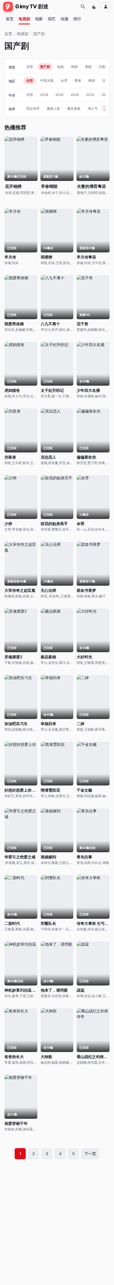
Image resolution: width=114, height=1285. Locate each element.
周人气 (93, 108)
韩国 (91, 80)
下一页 (90, 1153)
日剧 (102, 67)
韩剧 (74, 67)
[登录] (106, 7)
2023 (90, 95)
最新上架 (53, 108)
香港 (77, 80)
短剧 (60, 67)
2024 (75, 95)
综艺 (52, 18)
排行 (77, 18)
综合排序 (33, 108)
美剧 (88, 67)
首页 (10, 18)
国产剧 (39, 33)
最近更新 (74, 108)
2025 (59, 95)
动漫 (64, 18)
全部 (29, 67)
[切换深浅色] (95, 7)
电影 (39, 18)
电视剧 (24, 18)
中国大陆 (46, 80)
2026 (44, 95)
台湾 (64, 80)
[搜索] (83, 6)
